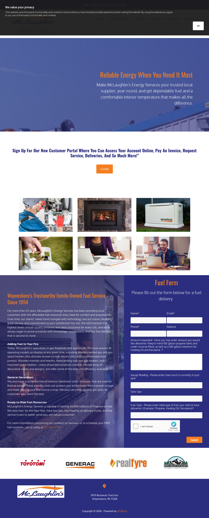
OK (198, 26)
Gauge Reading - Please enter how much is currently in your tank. (165, 376)
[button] (104, 169)
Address (171, 326)
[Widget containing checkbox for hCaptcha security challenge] (155, 426)
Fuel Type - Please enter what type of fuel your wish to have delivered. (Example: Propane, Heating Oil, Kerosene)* (165, 406)
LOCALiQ (122, 511)
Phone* (135, 326)
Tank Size (136, 391)
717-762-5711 (51, 427)
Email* (171, 313)
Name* (135, 313)
